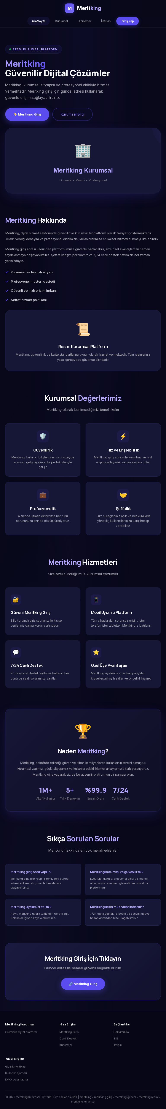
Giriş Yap (127, 21)
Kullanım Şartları (16, 1073)
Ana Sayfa (38, 21)
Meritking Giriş (69, 1032)
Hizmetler (84, 21)
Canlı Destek (68, 1038)
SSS (116, 1038)
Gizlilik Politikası (15, 1066)
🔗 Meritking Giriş (83, 984)
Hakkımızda (121, 1032)
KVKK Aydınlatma (16, 1079)
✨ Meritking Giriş (27, 114)
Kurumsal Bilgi (73, 114)
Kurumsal (61, 21)
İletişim (106, 21)
